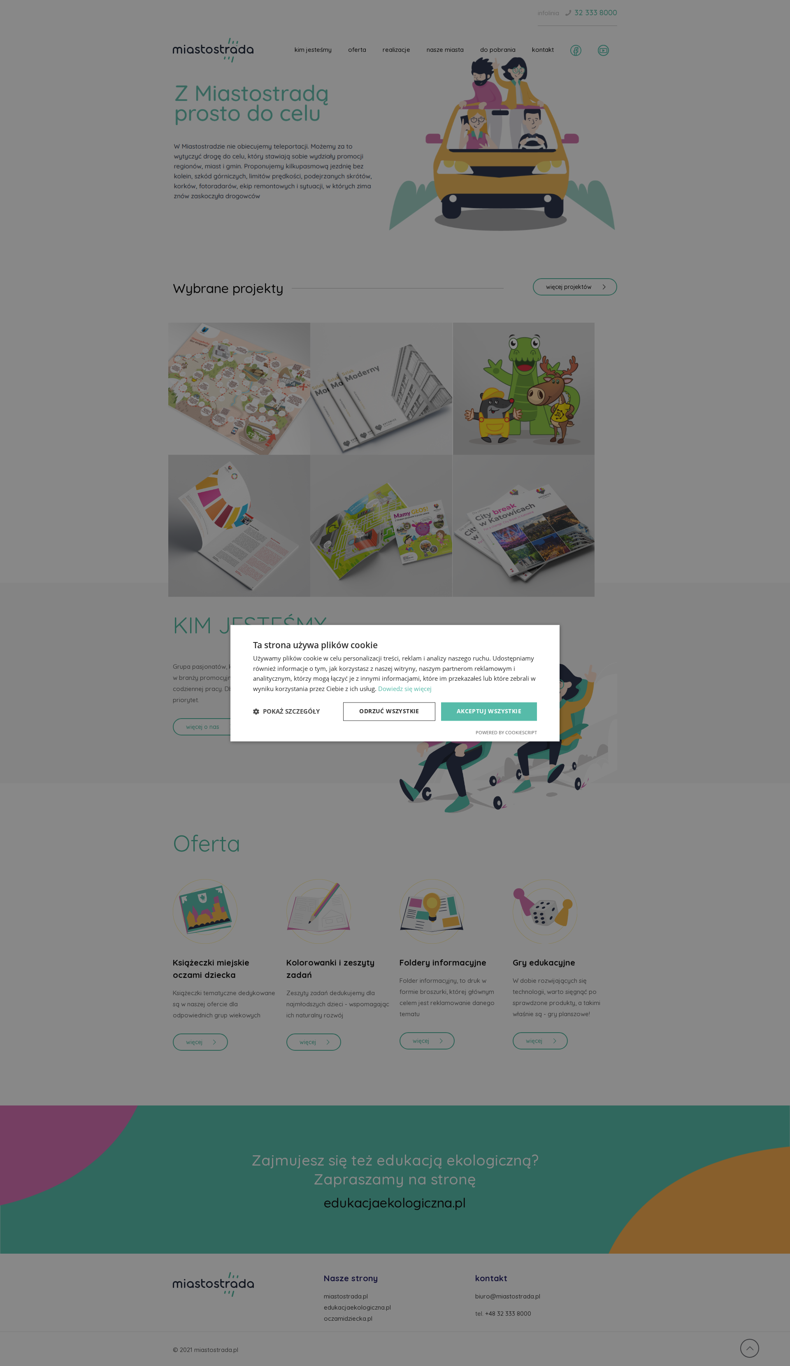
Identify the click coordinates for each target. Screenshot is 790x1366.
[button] (286, 711)
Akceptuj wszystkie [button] (489, 711)
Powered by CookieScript (506, 732)
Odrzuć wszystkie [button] (389, 711)
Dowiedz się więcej (405, 689)
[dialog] (395, 683)
